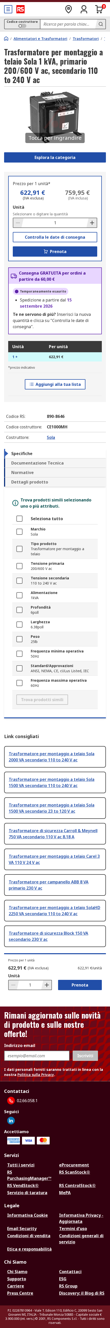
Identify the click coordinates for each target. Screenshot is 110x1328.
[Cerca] (100, 24)
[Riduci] (18, 222)
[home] (6, 38)
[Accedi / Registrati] (84, 9)
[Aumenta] (91, 222)
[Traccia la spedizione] (68, 9)
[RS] (20, 9)
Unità (18, 207)
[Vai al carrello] (99, 9)
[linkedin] (11, 1120)
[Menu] (8, 9)
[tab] (55, 453)
